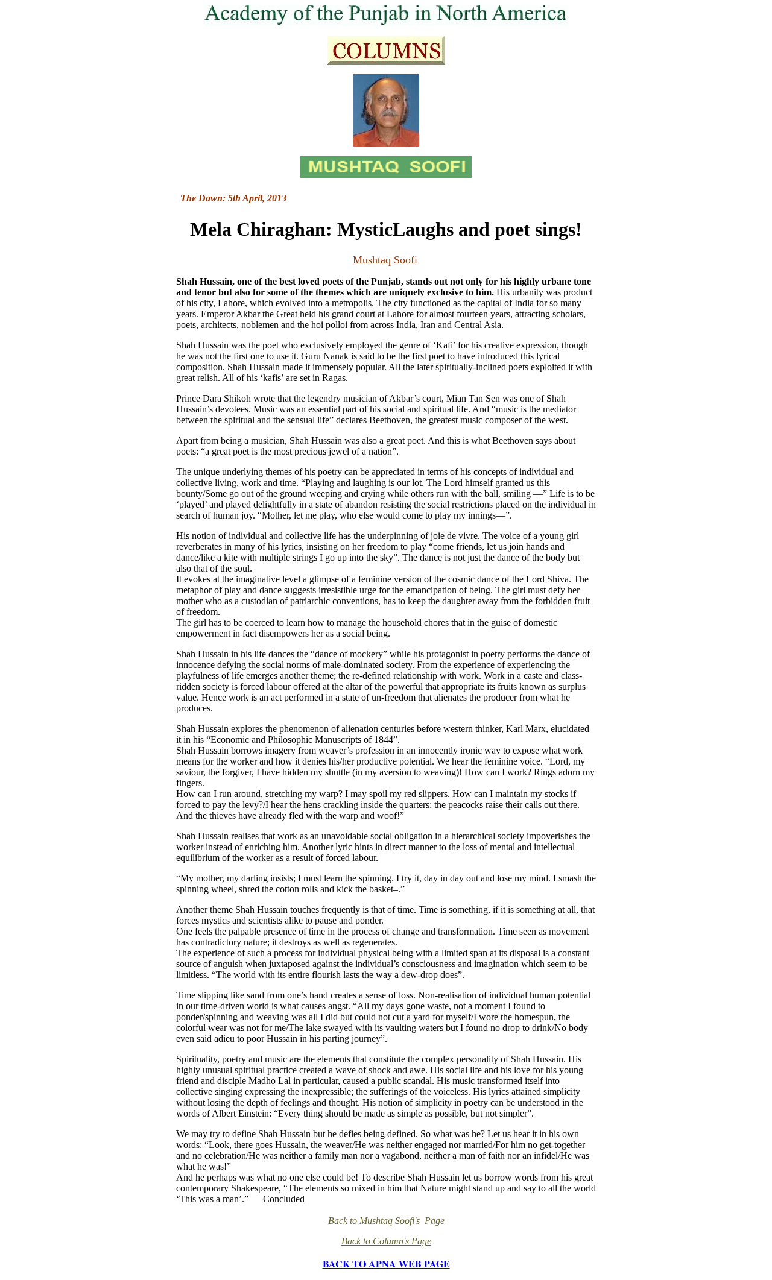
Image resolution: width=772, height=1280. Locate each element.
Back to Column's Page (386, 1241)
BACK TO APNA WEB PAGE (386, 1263)
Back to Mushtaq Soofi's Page (386, 1220)
